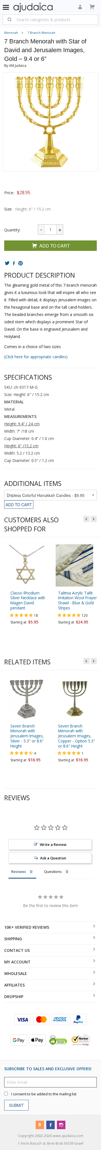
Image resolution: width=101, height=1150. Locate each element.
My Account (17, 962)
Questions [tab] (53, 871)
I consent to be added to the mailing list (43, 1093)
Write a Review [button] (53, 844)
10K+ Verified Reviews (26, 927)
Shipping (13, 938)
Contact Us (17, 950)
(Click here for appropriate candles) (36, 356)
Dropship (13, 996)
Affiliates (14, 985)
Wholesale (15, 973)
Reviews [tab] (18, 871)
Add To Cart (54, 245)
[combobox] (50, 19)
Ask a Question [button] (53, 858)
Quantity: (12, 230)
